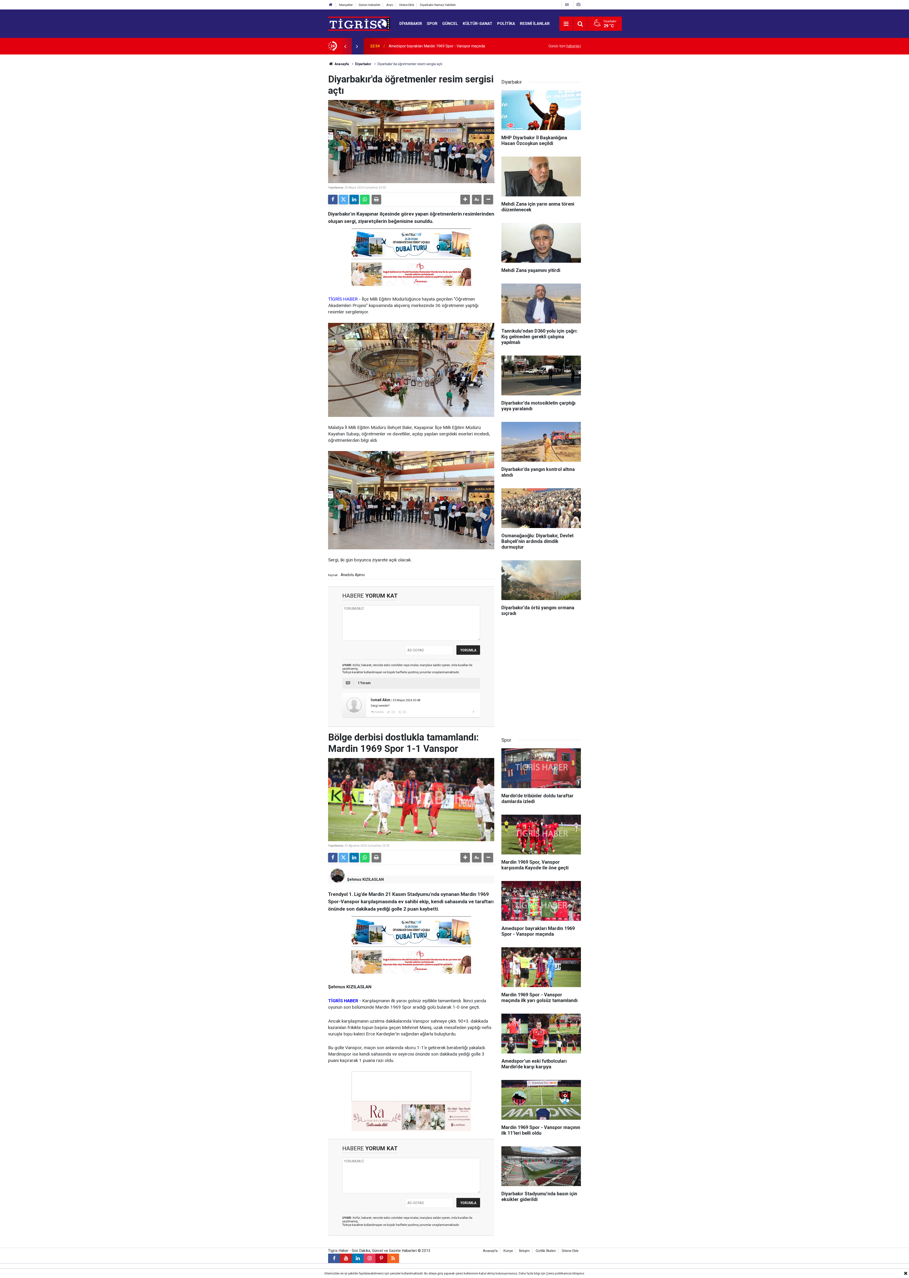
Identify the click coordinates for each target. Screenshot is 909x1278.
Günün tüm (564, 46)
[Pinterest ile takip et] (381, 1258)
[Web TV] (567, 4)
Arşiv (389, 5)
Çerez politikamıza (559, 1273)
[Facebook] (333, 199)
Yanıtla (379, 712)
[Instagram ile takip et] (369, 1258)
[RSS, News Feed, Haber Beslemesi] (393, 1258)
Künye (508, 1251)
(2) (393, 712)
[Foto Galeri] (578, 4)
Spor (432, 23)
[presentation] (345, 46)
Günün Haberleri (369, 5)
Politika (506, 23)
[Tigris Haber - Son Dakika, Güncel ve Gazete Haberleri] (359, 23)
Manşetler (346, 5)
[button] (465, 199)
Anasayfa (341, 64)
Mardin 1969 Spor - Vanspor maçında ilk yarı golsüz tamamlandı (441, 46)
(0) (404, 712)
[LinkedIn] (354, 199)
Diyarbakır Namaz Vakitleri (438, 5)
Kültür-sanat (477, 23)
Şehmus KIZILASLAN (365, 879)
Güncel (450, 23)
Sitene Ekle (406, 5)
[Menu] (566, 23)
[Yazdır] (376, 199)
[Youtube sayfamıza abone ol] (346, 1258)
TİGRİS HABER (343, 299)
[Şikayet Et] (473, 712)
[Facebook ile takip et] (334, 1258)
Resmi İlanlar (535, 23)
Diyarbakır (410, 23)
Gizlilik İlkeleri (546, 1251)
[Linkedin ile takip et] (358, 1258)
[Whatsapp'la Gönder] (365, 199)
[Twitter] (343, 199)
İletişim (524, 1251)
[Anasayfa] (330, 5)
